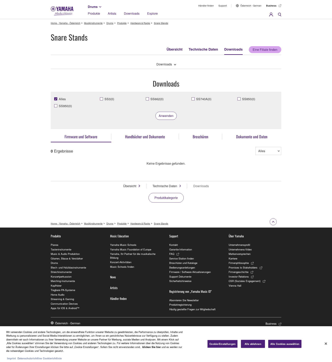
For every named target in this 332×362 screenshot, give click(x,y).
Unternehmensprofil (239, 245)
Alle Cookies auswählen (284, 344)
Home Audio (57, 294)
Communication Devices (64, 303)
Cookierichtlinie (52, 358)
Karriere (233, 258)
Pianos (54, 245)
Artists (112, 13)
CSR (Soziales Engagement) (245, 281)
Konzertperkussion (61, 276)
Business (271, 5)
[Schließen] (326, 343)
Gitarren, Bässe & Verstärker (67, 258)
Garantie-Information (180, 249)
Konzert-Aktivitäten (120, 262)
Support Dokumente (180, 276)
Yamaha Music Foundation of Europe (130, 249)
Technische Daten (203, 49)
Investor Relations (239, 276)
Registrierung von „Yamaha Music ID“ (190, 291)
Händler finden (206, 5)
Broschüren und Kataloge (183, 263)
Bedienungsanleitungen (182, 267)
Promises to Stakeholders (243, 267)
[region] (166, 344)
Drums (93, 6)
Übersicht (175, 49)
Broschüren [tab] (200, 136)
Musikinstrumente (93, 23)
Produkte (94, 13)
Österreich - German (250, 5)
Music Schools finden (122, 267)
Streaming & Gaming (62, 299)
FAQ (171, 254)
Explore (152, 13)
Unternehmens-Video (240, 249)
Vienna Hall (235, 285)
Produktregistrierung (180, 304)
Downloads (131, 13)
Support (222, 5)
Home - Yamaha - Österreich (65, 23)
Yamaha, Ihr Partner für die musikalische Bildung (132, 255)
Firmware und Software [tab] (81, 136)
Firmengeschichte (238, 272)
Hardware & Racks (140, 23)
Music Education (119, 236)
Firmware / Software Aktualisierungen (190, 272)
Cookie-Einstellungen (222, 344)
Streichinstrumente (61, 272)
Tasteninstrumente (61, 249)
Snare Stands (161, 23)
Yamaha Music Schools (123, 245)
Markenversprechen (240, 254)
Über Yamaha (236, 236)
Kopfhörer (56, 285)
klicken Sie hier (151, 347)
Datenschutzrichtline (29, 358)
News (113, 277)
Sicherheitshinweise (180, 281)
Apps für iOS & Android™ (65, 308)
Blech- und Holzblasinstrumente (68, 267)
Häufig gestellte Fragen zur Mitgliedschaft (192, 309)
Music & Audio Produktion (65, 254)
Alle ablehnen (253, 344)
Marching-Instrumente (63, 281)
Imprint (11, 358)
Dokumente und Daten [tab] (251, 136)
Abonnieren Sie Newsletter (184, 300)
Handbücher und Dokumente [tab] (145, 136)
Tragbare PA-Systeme (63, 290)
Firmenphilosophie (239, 263)
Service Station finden (181, 258)
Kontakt (173, 245)
